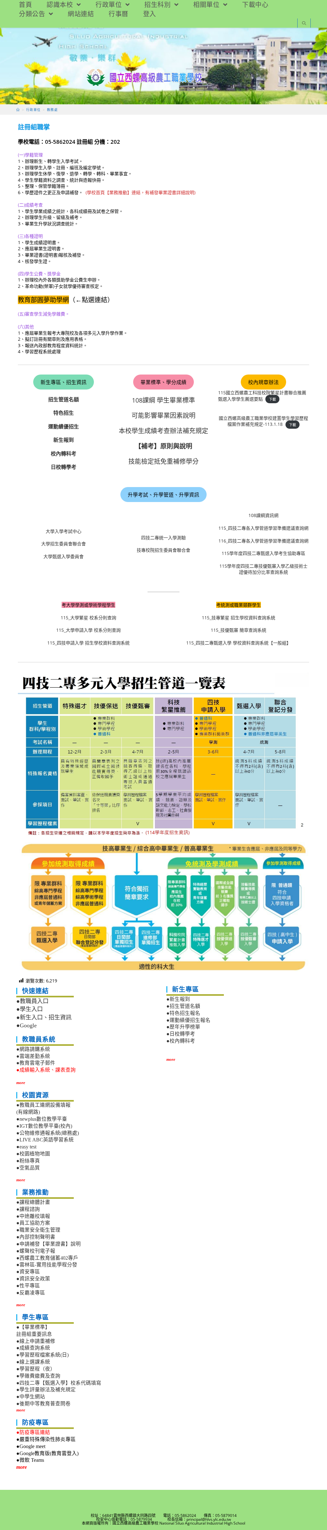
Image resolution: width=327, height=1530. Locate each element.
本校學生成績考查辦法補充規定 (163, 430)
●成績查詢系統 (33, 1348)
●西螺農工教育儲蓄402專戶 (47, 1258)
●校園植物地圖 (33, 1153)
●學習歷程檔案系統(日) (42, 1355)
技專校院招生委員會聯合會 (163, 550)
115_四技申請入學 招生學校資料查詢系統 (88, 643)
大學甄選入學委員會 (63, 556)
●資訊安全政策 (33, 1278)
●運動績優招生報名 (188, 1020)
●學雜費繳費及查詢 (38, 1376)
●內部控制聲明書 (35, 1237)
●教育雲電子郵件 (35, 1063)
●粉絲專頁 (28, 1160)
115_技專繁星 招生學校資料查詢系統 (238, 618)
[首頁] (18, 109)
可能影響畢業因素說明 (163, 415)
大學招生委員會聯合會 (63, 544)
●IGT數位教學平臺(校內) (44, 1126)
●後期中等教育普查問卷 (43, 1403)
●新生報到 (178, 999)
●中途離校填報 (33, 1216)
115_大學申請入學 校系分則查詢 (88, 630)
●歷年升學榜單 (183, 1027)
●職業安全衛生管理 (38, 1230)
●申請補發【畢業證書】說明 (48, 1244)
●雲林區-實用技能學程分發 (46, 1264)
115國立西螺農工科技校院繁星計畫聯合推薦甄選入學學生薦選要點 (262, 396)
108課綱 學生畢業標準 (163, 400)
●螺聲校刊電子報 (35, 1251)
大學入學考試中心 (63, 531)
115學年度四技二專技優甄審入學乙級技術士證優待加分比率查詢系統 (263, 569)
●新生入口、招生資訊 (44, 1017)
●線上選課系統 (33, 1362)
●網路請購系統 (33, 1049)
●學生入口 (29, 1009)
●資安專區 (28, 1271)
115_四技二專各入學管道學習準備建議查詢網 (263, 528)
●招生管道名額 (183, 1006)
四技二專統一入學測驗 (163, 538)
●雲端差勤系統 (33, 1056)
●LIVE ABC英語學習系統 (45, 1139)
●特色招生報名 (183, 1013)
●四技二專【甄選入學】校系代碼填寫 (58, 1383)
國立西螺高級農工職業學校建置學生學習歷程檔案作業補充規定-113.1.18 (263, 421)
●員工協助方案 (33, 1223)
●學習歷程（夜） (35, 1369)
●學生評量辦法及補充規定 (46, 1389)
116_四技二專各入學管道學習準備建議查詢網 (263, 541)
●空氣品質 (28, 1167)
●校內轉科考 (180, 1041)
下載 (272, 399)
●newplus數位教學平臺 (41, 1119)
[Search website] (304, 23)
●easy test (26, 1146)
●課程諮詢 (28, 1209)
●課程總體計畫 (33, 1202)
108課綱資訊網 (263, 515)
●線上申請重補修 (35, 1341)
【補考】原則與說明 (163, 446)
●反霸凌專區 (30, 1292)
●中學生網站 (30, 1396)
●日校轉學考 (180, 1034)
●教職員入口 (32, 1001)
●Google (26, 1025)
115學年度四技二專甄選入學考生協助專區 (263, 553)
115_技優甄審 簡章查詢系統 (238, 630)
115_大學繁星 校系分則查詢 (88, 618)
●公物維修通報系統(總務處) (47, 1133)
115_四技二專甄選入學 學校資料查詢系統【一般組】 (238, 643)
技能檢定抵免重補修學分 (163, 461)
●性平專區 (28, 1285)
